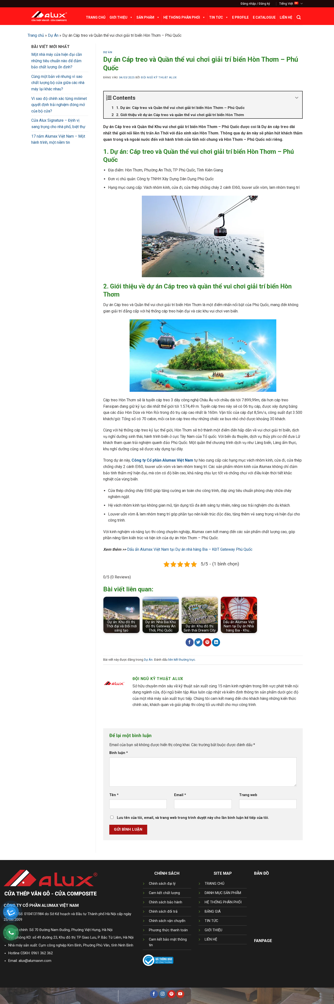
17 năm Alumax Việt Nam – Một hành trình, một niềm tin (58, 139)
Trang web (248, 795)
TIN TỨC (211, 921)
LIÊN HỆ (211, 939)
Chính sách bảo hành (165, 902)
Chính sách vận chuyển (167, 921)
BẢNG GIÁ (213, 911)
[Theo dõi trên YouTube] (180, 994)
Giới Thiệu (118, 17)
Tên (114, 795)
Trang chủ (36, 35)
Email (180, 795)
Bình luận (118, 753)
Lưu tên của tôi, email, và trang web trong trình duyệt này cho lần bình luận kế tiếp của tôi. (193, 818)
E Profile (240, 17)
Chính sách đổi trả (163, 911)
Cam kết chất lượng (164, 893)
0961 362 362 (42, 953)
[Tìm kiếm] (299, 17)
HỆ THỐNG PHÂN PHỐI (223, 902)
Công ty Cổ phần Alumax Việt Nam (162, 460)
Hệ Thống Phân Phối (181, 17)
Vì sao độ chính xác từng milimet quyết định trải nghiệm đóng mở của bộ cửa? (59, 104)
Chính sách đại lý (162, 884)
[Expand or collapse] (297, 98)
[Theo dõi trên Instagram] (163, 994)
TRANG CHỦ (214, 884)
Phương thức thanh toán (168, 930)
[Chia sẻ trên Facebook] (190, 642)
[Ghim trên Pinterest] (207, 642)
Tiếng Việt (286, 3)
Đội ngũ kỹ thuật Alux (159, 77)
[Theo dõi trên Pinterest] (171, 994)
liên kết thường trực (181, 659)
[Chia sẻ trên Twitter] (198, 642)
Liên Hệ (286, 17)
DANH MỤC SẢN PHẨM (223, 893)
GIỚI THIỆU (213, 930)
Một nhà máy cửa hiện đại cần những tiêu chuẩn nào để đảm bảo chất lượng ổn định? (56, 60)
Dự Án (53, 35)
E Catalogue (264, 17)
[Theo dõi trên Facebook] (154, 994)
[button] (255, 3)
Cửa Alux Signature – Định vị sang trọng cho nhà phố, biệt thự (58, 123)
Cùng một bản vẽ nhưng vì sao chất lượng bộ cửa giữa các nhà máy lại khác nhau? (57, 82)
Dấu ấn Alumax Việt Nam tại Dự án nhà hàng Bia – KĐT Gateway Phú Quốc (189, 549)
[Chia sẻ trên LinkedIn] (216, 642)
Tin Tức (216, 17)
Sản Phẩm (145, 17)
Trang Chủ (95, 17)
